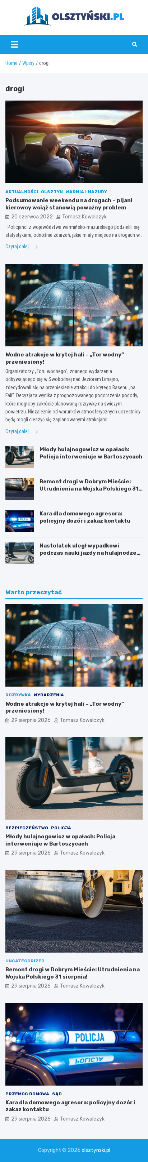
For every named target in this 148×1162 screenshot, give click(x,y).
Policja (61, 827)
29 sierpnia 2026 (31, 720)
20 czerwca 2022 (32, 217)
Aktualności (21, 191)
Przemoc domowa (27, 1093)
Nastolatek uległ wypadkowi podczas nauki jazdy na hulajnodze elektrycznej (88, 552)
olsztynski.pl (96, 1150)
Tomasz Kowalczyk (84, 217)
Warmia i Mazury (86, 191)
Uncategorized (25, 960)
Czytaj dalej (17, 246)
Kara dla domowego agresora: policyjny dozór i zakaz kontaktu (85, 517)
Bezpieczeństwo (26, 827)
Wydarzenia (49, 694)
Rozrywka (18, 694)
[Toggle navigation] (14, 44)
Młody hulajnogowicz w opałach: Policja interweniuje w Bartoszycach (91, 453)
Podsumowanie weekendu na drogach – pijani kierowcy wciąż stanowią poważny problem (69, 204)
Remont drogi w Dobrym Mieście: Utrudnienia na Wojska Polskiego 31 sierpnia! (89, 488)
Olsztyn (52, 191)
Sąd (57, 1093)
